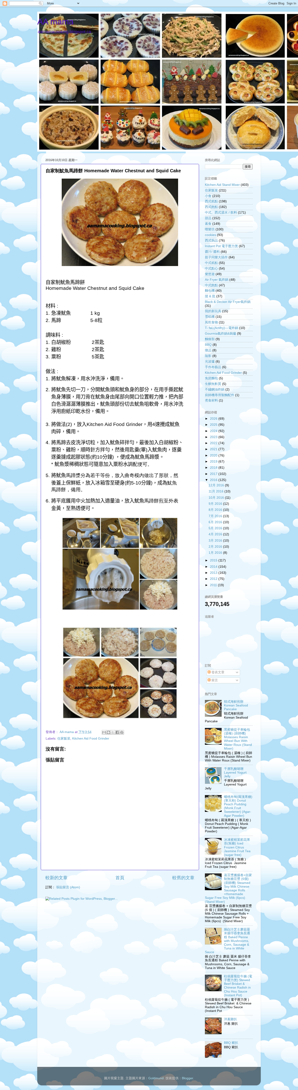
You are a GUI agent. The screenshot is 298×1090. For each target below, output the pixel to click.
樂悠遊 (210, 274)
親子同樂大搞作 (216, 257)
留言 (214, 680)
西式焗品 (211, 240)
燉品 (208, 350)
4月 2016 (216, 534)
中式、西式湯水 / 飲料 (221, 212)
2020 (214, 455)
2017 (214, 474)
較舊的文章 (183, 877)
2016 (214, 480)
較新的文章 (56, 877)
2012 (214, 579)
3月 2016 (216, 540)
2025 (214, 424)
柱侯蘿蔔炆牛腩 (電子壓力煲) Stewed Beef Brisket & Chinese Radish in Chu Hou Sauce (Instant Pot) (238, 986)
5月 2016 (216, 528)
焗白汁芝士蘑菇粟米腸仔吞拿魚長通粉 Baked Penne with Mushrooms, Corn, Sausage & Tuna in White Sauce (227, 941)
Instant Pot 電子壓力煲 (221, 246)
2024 (214, 431)
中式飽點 (211, 285)
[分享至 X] (113, 732)
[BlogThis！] (108, 732)
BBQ (208, 344)
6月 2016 (216, 522)
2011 (214, 585)
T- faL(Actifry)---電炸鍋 (221, 328)
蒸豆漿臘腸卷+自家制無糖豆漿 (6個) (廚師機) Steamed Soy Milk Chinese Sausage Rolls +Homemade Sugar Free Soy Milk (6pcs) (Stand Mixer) (228, 888)
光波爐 (210, 361)
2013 (214, 572)
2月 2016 (216, 546)
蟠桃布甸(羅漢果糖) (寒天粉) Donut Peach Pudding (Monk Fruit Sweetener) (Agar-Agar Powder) (238, 806)
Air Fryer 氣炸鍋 (216, 279)
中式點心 (211, 268)
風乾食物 (211, 322)
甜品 (208, 218)
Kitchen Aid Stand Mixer (222, 185)
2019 (214, 461)
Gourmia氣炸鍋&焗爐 (220, 333)
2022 (214, 443)
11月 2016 (216, 491)
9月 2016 (216, 503)
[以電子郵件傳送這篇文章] (104, 732)
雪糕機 (210, 316)
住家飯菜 (63, 738)
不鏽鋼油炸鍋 (214, 389)
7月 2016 (216, 516)
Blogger (187, 1078)
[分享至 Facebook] (117, 732)
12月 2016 (217, 485)
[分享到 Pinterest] (121, 732)
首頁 (119, 877)
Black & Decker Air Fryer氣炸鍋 (228, 302)
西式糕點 (211, 201)
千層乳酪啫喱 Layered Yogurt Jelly (235, 772)
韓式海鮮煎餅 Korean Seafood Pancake (236, 705)
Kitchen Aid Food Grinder (90, 738)
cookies (210, 235)
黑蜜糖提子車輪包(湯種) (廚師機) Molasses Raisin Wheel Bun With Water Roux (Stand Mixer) (238, 739)
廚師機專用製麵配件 (219, 395)
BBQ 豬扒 (231, 1043)
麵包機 (210, 290)
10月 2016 (217, 497)
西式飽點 (211, 207)
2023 (214, 437)
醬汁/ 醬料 (212, 251)
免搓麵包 (211, 378)
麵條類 (210, 339)
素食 (208, 223)
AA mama (55, 21)
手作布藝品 (213, 367)
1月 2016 (216, 552)
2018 (214, 467)
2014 (214, 566)
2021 (214, 449)
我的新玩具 (213, 311)
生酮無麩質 (213, 384)
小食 (208, 196)
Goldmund (156, 1078)
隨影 (208, 356)
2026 (214, 418)
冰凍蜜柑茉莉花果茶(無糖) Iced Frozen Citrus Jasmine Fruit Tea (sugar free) (237, 847)
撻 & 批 (210, 296)
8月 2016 (216, 510)
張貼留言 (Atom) (68, 887)
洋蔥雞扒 (230, 1019)
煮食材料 (211, 400)
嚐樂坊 (210, 229)
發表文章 (217, 672)
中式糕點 (211, 263)
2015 (214, 560)
